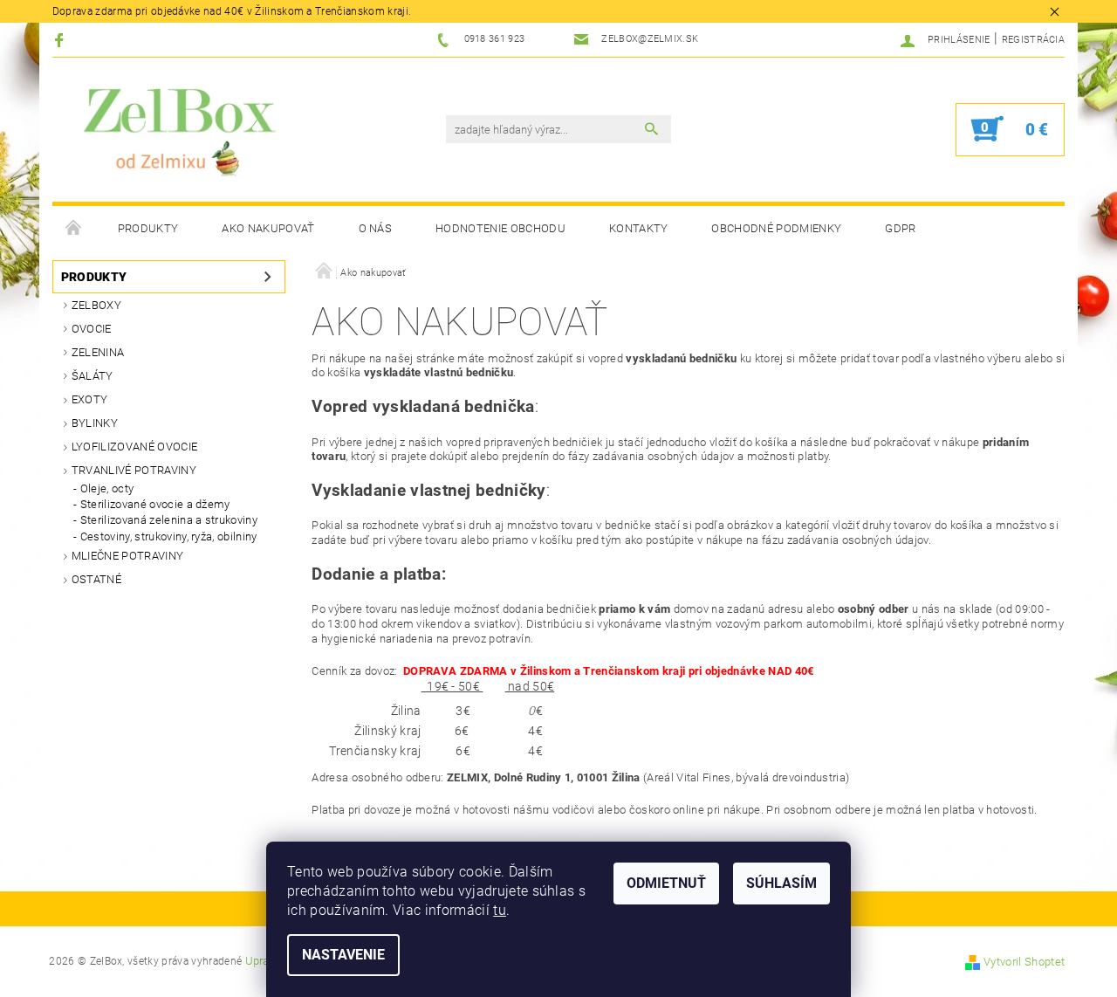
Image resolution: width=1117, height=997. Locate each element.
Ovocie (92, 328)
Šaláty (92, 375)
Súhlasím (781, 883)
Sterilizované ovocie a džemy (155, 504)
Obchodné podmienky (776, 228)
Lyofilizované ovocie (134, 446)
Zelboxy (96, 305)
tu (499, 910)
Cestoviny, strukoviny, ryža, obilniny (168, 536)
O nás (376, 228)
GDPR (900, 228)
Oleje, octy (107, 488)
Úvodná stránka (74, 228)
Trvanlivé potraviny (134, 470)
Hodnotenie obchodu (500, 228)
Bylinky (95, 423)
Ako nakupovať (268, 228)
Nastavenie (343, 954)
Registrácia (1034, 39)
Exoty (90, 399)
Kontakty (638, 228)
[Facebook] (61, 39)
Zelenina (98, 352)
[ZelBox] (172, 132)
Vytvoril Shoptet (1024, 961)
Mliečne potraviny (127, 555)
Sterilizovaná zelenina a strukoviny (168, 519)
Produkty (148, 228)
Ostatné (96, 579)
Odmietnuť (666, 883)
